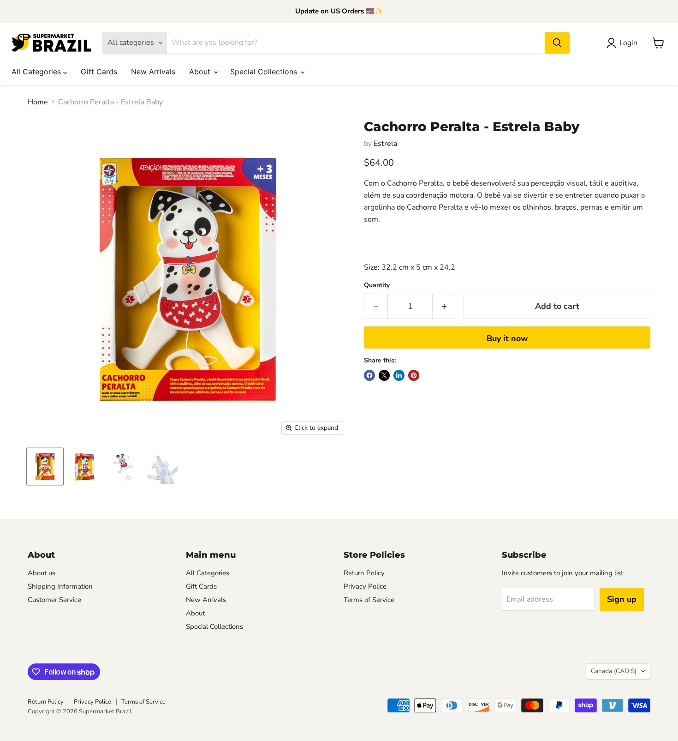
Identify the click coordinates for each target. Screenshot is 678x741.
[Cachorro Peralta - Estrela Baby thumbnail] (45, 466)
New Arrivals (153, 71)
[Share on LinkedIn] (398, 375)
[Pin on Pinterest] (413, 375)
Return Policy (364, 573)
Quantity (377, 285)
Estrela (385, 144)
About (201, 71)
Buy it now (507, 338)
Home (38, 102)
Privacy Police (365, 586)
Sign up (621, 599)
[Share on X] (384, 375)
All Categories (37, 71)
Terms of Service (369, 599)
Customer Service (54, 599)
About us (41, 573)
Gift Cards (99, 71)
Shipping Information (60, 586)
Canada (613, 671)
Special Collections (264, 71)
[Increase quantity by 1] (444, 306)
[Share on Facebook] (369, 375)
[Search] (557, 43)
